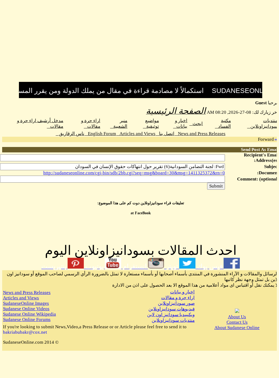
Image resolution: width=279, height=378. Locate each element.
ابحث (196, 123)
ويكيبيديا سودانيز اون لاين (171, 314)
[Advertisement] (140, 44)
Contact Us (237, 322)
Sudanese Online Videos (26, 308)
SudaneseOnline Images (26, 303)
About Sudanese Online (237, 327)
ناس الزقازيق (70, 133)
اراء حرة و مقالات (178, 297)
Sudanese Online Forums (27, 319)
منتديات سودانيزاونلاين (173, 320)
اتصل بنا (165, 133)
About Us (237, 316)
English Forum (100, 133)
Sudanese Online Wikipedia (29, 314)
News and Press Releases (200, 133)
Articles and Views (135, 133)
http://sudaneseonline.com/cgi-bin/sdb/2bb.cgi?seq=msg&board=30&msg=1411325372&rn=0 (134, 172)
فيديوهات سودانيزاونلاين (171, 309)
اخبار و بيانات (182, 292)
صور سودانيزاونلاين (176, 303)
